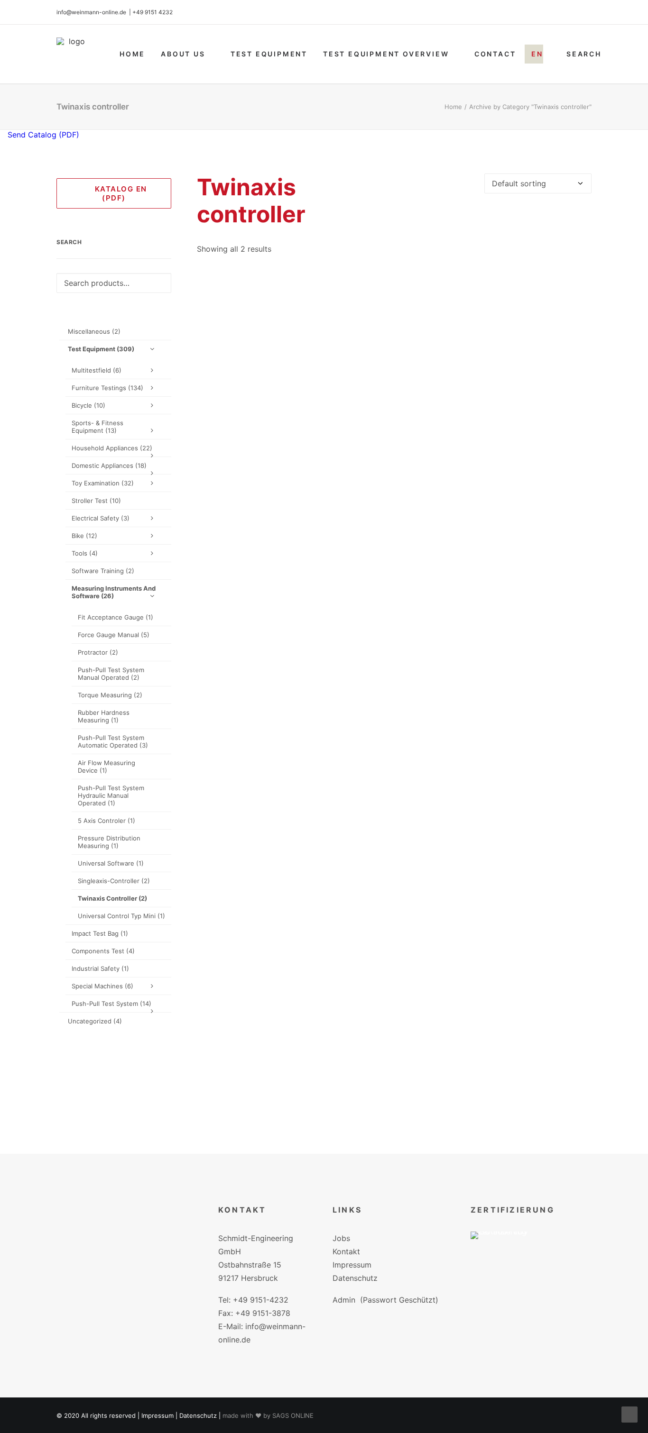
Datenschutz (355, 1278)
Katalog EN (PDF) (118, 193)
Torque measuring (110, 695)
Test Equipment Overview (386, 54)
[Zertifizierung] (506, 1249)
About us (183, 54)
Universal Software (111, 863)
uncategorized (95, 1021)
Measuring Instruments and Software (114, 592)
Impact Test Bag (100, 933)
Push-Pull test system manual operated (111, 673)
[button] (394, 470)
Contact (495, 54)
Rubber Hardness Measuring (104, 716)
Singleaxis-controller (114, 881)
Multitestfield (96, 370)
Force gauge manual (113, 635)
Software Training (103, 571)
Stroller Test (96, 500)
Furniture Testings (107, 388)
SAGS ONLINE (293, 1415)
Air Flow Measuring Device (106, 766)
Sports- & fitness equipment (97, 426)
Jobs (341, 1238)
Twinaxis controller (112, 898)
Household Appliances (112, 448)
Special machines (102, 986)
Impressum (352, 1264)
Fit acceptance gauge (115, 617)
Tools (85, 553)
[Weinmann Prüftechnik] (73, 54)
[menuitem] (132, 54)
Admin (344, 1300)
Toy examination (103, 483)
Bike (84, 535)
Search (584, 54)
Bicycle (88, 405)
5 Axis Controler (106, 820)
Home (132, 54)
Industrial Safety (100, 968)
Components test (103, 951)
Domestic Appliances (109, 465)
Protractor (98, 652)
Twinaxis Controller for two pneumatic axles (394, 679)
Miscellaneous (94, 331)
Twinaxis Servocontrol (394, 1111)
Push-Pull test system (111, 1003)
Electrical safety (101, 518)
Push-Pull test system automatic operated (113, 741)
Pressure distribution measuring (109, 841)
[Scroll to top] (629, 1413)
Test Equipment (269, 54)
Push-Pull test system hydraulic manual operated (111, 795)
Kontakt (346, 1251)
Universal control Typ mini (121, 916)
